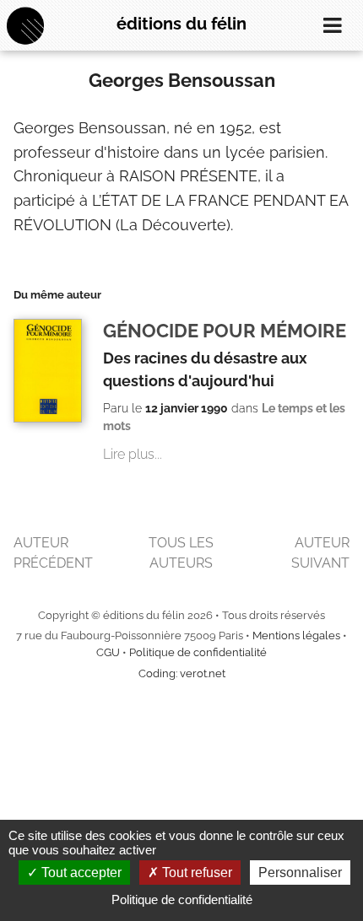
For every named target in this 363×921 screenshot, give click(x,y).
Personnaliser (300, 872)
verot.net (202, 673)
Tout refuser (195, 872)
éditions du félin (181, 23)
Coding (157, 673)
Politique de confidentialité (198, 652)
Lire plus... (132, 454)
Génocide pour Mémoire (224, 331)
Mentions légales (296, 635)
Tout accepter (80, 872)
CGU (108, 652)
